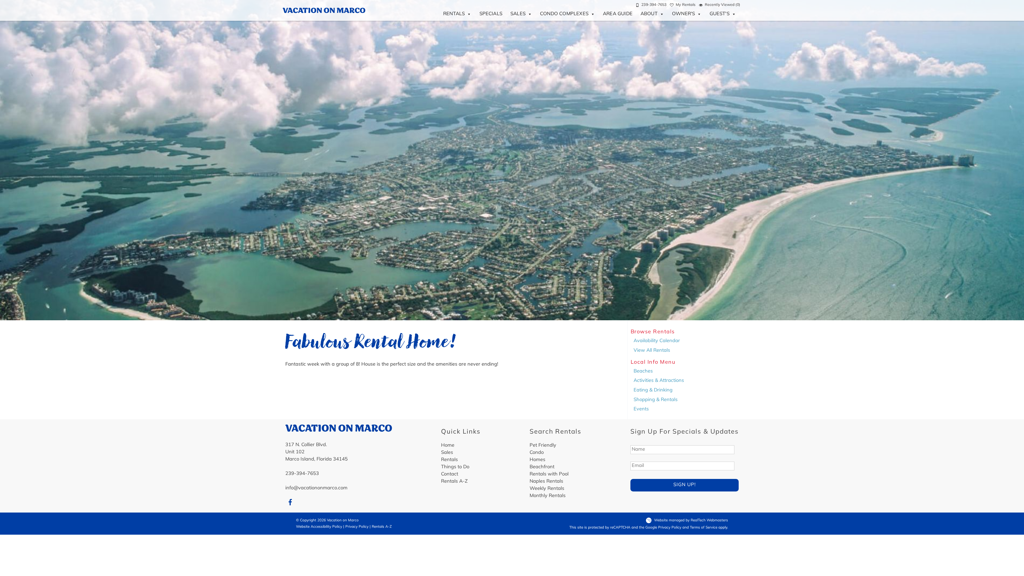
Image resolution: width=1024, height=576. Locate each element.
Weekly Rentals (547, 488)
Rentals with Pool (549, 474)
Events (641, 409)
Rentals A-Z (454, 481)
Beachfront (542, 467)
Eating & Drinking (653, 390)
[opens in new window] (290, 502)
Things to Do (455, 467)
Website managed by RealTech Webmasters (691, 520)
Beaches (643, 371)
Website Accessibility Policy (319, 527)
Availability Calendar (657, 341)
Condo (537, 452)
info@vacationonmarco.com (316, 488)
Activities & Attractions (659, 380)
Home (447, 445)
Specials (490, 14)
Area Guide (618, 14)
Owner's (683, 14)
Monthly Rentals (548, 496)
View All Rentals (652, 350)
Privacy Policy (357, 527)
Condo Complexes (564, 14)
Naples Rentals (546, 481)
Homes (537, 460)
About (649, 14)
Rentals (454, 14)
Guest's (720, 14)
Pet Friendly (543, 445)
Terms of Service (703, 527)
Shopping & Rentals (656, 400)
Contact (449, 474)
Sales (518, 14)
